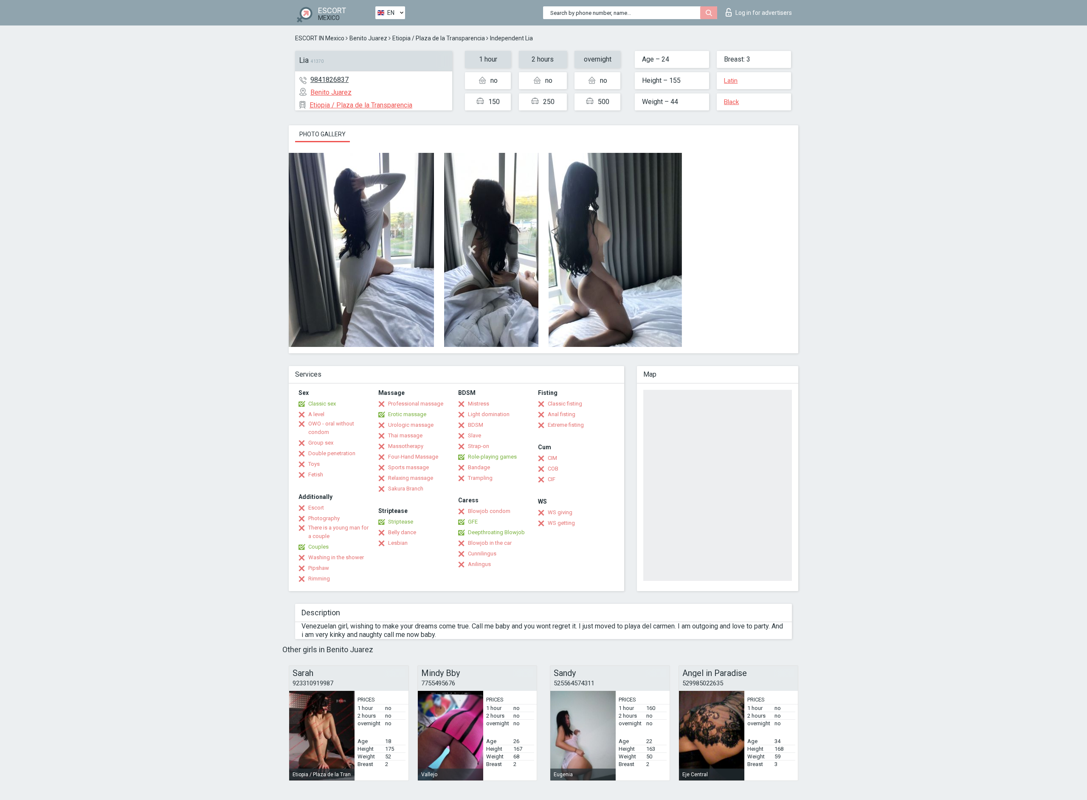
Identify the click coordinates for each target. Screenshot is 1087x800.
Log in (763, 12)
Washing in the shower (336, 557)
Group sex (320, 442)
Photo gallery (322, 134)
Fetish (315, 474)
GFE (473, 521)
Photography (324, 518)
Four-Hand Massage (413, 457)
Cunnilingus (482, 553)
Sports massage (408, 467)
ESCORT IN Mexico (319, 38)
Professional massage (415, 403)
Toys (314, 464)
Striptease (400, 521)
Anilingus (479, 564)
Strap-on (478, 446)
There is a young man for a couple (338, 531)
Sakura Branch (405, 488)
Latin (731, 81)
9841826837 (329, 80)
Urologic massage (411, 425)
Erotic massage (407, 414)
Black (731, 102)
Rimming (319, 578)
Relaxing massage (410, 478)
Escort (316, 507)
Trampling (480, 478)
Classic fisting (565, 403)
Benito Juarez (368, 38)
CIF (551, 479)
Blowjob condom (489, 511)
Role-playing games (492, 457)
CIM (552, 458)
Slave (474, 435)
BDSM (475, 425)
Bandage (479, 467)
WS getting (561, 523)
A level (316, 414)
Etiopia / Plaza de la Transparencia (438, 38)
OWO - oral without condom (331, 427)
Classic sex (322, 403)
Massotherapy (405, 446)
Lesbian (398, 543)
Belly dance (402, 532)
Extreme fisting (566, 425)
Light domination (489, 414)
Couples (318, 547)
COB (553, 468)
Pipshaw (318, 568)
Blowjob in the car (490, 543)
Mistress (478, 403)
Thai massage (405, 435)
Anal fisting (561, 414)
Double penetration (331, 453)
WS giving (560, 512)
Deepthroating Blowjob (496, 532)
